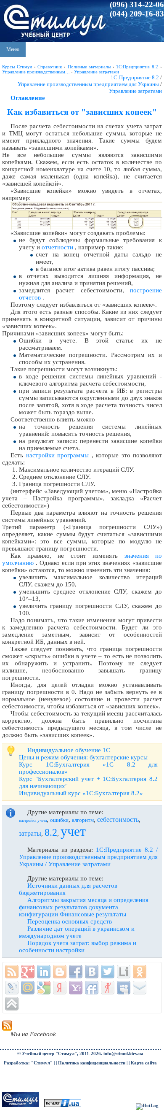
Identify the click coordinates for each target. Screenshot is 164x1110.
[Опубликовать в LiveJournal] (12, 987)
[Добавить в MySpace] (123, 987)
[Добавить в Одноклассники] (139, 971)
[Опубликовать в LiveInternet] (123, 971)
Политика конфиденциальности (91, 1063)
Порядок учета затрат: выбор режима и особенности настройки (77, 946)
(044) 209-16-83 (137, 13)
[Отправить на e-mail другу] (139, 987)
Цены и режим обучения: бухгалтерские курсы (83, 757)
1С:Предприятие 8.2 (135, 77)
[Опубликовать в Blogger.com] (59, 971)
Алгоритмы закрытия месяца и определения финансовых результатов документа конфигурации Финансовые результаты (83, 907)
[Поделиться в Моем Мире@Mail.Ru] (27, 987)
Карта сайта (144, 1063)
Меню (12, 49)
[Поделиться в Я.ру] (107, 987)
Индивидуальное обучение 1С (68, 750)
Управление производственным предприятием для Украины (88, 84)
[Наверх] (12, 1003)
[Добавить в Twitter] (107, 971)
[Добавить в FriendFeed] (91, 987)
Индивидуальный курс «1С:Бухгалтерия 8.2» (81, 793)
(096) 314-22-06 (137, 4)
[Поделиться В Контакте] (91, 971)
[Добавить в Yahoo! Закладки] (75, 987)
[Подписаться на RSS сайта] (12, 971)
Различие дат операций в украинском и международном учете (77, 932)
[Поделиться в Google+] (27, 971)
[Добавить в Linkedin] (43, 971)
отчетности (57, 247)
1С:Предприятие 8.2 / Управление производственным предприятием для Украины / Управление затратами (88, 856)
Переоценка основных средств (69, 921)
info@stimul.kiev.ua (123, 1053)
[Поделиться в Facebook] (75, 971)
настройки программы (57, 455)
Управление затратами (135, 91)
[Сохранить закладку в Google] (43, 987)
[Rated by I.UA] (62, 1105)
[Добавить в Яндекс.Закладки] (59, 987)
